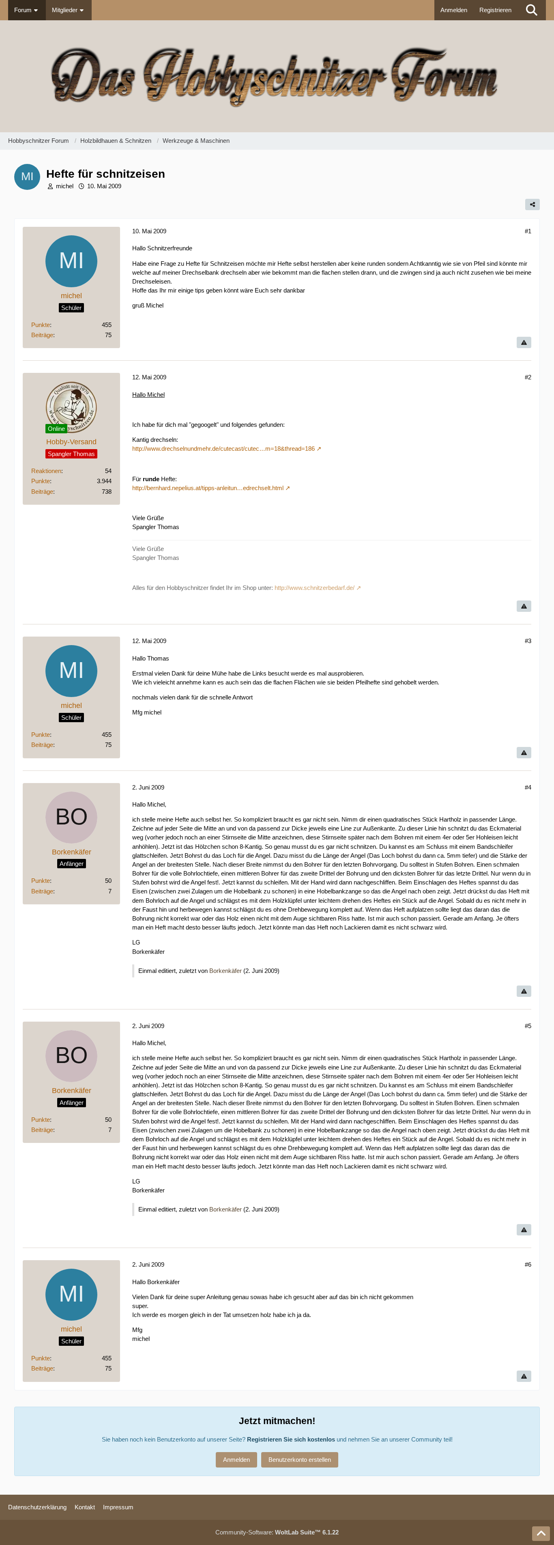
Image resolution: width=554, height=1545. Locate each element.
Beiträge (42, 334)
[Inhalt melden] (524, 342)
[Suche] (531, 10)
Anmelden (453, 9)
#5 (528, 1025)
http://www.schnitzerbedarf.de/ (314, 587)
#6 (528, 1264)
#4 (528, 787)
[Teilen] (532, 204)
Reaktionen (46, 470)
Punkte (40, 324)
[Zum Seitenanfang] (541, 1533)
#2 (528, 377)
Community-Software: (277, 1532)
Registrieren (495, 9)
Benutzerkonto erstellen (299, 1459)
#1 (528, 231)
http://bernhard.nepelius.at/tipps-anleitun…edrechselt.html (207, 487)
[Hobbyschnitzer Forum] (277, 76)
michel (64, 186)
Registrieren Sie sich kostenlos (291, 1439)
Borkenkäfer (225, 970)
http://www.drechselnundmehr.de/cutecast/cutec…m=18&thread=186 (223, 448)
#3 (528, 640)
